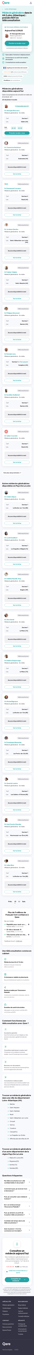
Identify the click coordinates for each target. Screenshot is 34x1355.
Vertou (12, 1125)
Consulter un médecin (16, 1280)
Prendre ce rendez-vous (17, 43)
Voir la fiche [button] (17, 174)
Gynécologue (7, 1308)
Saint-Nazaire (14, 1107)
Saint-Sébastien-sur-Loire (19, 1118)
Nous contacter (7, 1327)
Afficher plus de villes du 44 (19, 1139)
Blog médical (22, 1305)
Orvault (12, 1121)
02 (19, 901)
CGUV (16, 1349)
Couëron (13, 1128)
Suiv (24, 901)
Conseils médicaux (23, 1316)
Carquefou (13, 1132)
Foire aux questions (8, 1324)
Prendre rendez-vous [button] (17, 133)
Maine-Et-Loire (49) (16, 1158)
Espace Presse (7, 1330)
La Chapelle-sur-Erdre (17, 1135)
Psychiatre (6, 1314)
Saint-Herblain (15, 1111)
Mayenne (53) (14, 1161)
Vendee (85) (14, 1168)
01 (15, 901)
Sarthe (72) (13, 1165)
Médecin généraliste (8, 1305)
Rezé (11, 1114)
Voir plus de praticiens (11, 473)
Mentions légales (7, 1349)
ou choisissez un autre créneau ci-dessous (17, 48)
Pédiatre (5, 1311)
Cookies (20, 1334)
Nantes (12, 1104)
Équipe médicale (23, 1308)
